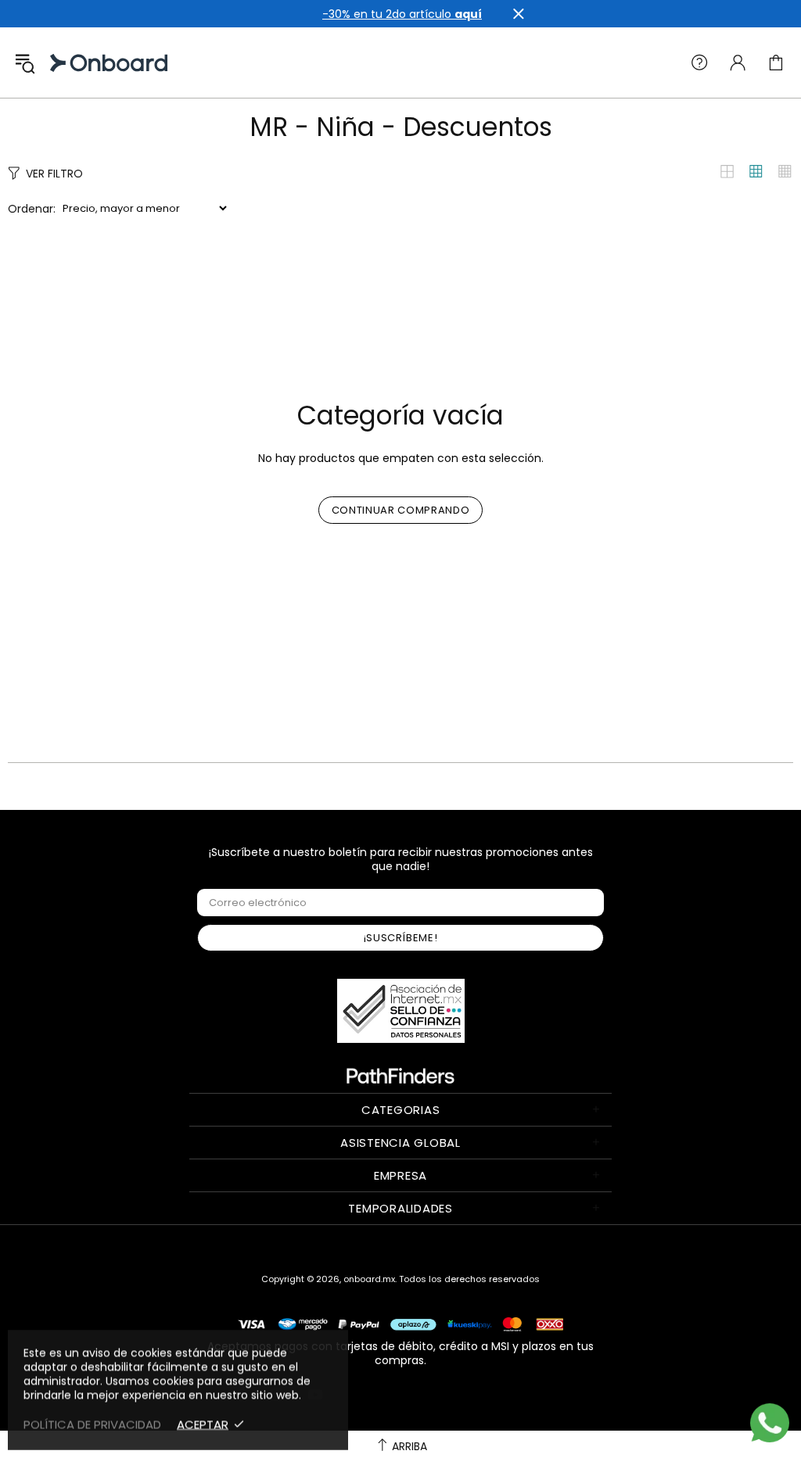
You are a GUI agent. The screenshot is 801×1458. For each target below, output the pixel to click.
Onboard (65, 63)
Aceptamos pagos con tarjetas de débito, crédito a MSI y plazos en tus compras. (400, 1352)
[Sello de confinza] (401, 1011)
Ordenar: (32, 209)
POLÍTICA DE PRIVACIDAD (92, 1424)
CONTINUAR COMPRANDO (400, 510)
